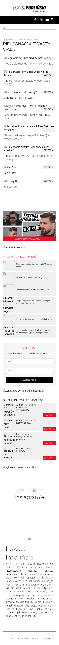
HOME (5, 39)
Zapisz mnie (29, 380)
